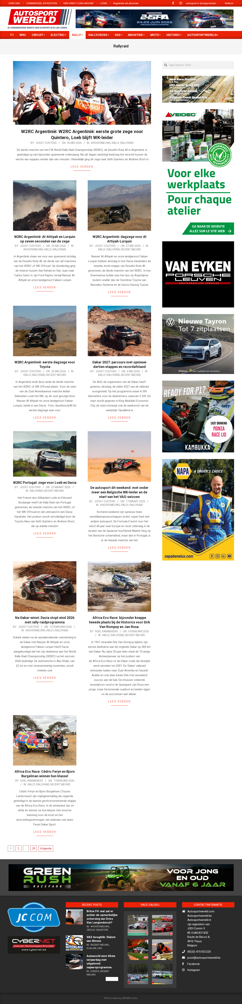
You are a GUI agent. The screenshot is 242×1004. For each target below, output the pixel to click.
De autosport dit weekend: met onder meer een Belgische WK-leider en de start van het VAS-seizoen (119, 492)
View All (112, 979)
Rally (115, 142)
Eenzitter (102, 929)
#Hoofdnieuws (101, 142)
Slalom (91, 948)
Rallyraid (127, 142)
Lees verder (82, 166)
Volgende (46, 848)
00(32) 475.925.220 (199, 951)
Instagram (193, 970)
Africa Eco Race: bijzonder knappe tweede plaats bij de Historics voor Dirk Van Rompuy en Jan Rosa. (119, 622)
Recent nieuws (131, 249)
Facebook (193, 964)
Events (95, 971)
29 (33, 848)
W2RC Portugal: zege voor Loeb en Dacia (44, 483)
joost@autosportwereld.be (203, 957)
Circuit (91, 929)
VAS (99, 948)
